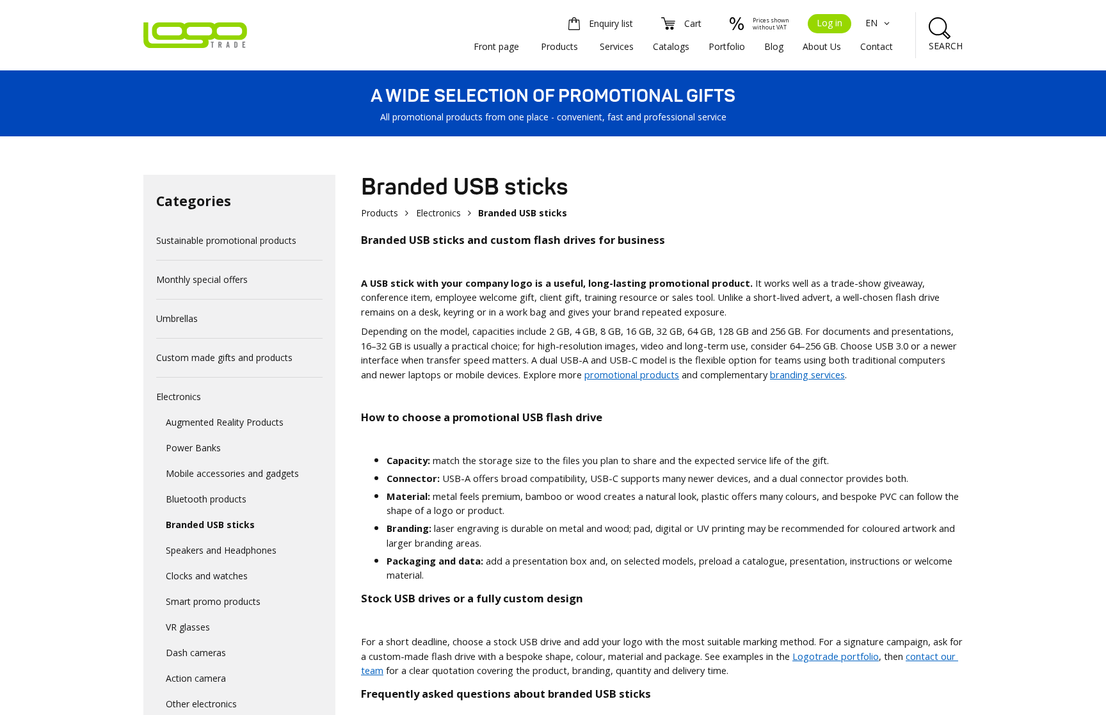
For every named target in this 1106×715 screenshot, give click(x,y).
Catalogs (671, 46)
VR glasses (188, 627)
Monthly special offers (202, 279)
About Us (822, 46)
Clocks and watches (207, 576)
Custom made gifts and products (224, 357)
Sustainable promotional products (226, 240)
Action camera (196, 678)
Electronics (178, 396)
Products (559, 46)
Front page (496, 46)
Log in (829, 23)
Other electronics (201, 704)
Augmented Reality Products (225, 422)
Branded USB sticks (210, 524)
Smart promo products (213, 601)
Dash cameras (196, 653)
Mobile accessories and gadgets (232, 473)
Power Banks (193, 448)
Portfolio (727, 46)
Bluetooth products (206, 499)
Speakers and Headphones (221, 550)
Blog (773, 46)
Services (617, 46)
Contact (876, 46)
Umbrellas (177, 318)
